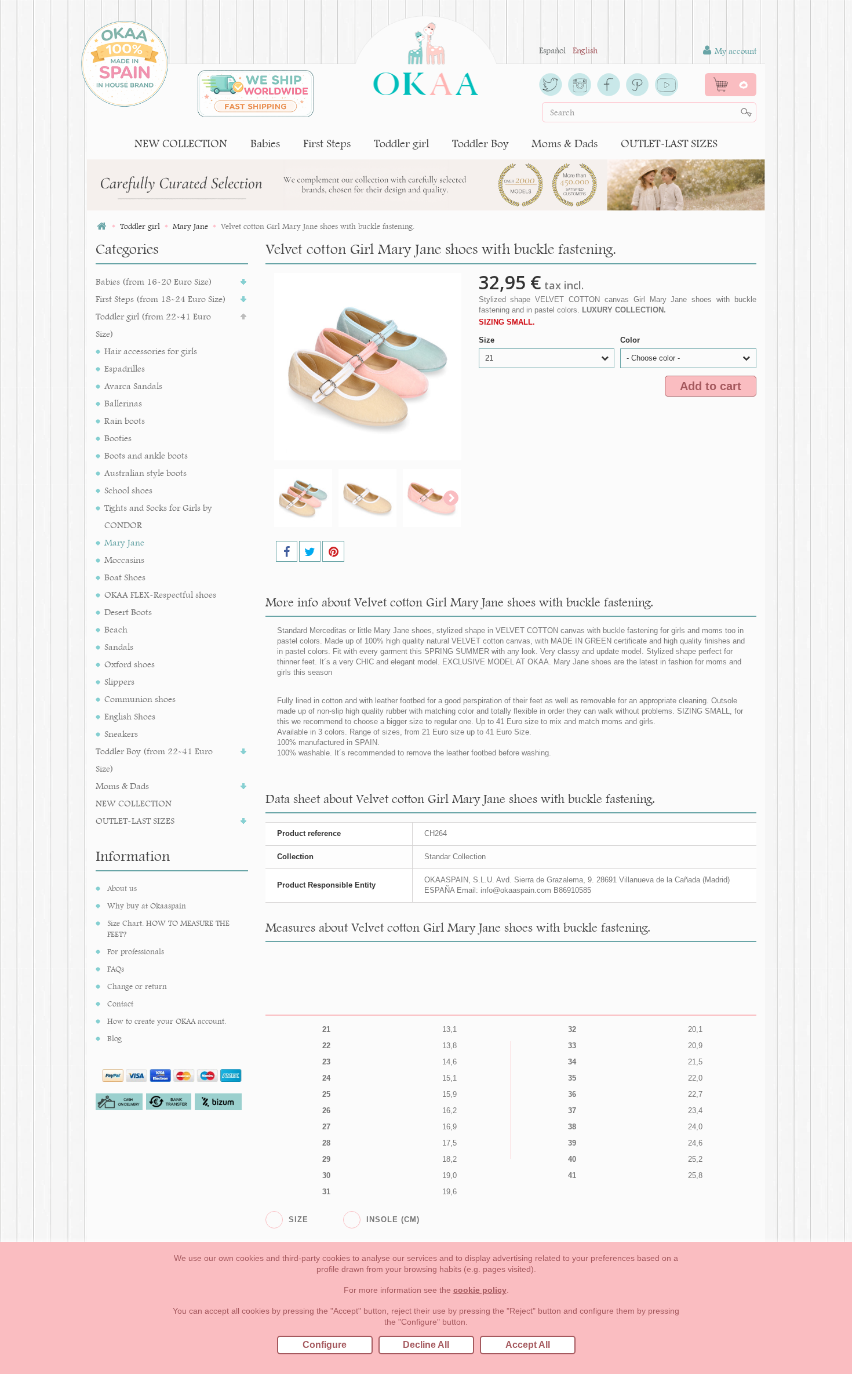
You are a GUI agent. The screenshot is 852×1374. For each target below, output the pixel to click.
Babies (265, 143)
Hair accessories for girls (150, 351)
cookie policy (480, 1290)
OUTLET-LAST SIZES (669, 143)
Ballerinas (123, 403)
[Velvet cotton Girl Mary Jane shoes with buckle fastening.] (303, 498)
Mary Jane (124, 542)
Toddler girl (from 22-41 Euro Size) (153, 325)
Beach (116, 629)
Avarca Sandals (133, 385)
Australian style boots (145, 472)
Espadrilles (124, 368)
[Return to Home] (101, 226)
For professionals (135, 951)
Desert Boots (128, 611)
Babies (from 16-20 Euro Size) (154, 281)
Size (488, 340)
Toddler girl (401, 143)
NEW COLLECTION (180, 143)
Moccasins (124, 559)
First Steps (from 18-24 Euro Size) (161, 298)
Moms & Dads (564, 143)
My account (734, 51)
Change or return (137, 986)
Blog (114, 1038)
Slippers (119, 681)
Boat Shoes (124, 577)
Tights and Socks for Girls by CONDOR (158, 516)
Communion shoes (140, 698)
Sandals (118, 646)
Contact (120, 1003)
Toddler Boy (480, 143)
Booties (118, 438)
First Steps (327, 143)
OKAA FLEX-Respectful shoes (160, 594)
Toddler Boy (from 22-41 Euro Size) (154, 760)
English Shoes (129, 716)
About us (122, 888)
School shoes (128, 490)
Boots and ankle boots (146, 455)
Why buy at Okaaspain (146, 905)
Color (631, 340)
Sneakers (121, 733)
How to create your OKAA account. (166, 1021)
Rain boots (124, 420)
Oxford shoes (129, 664)
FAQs (115, 968)
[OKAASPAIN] (425, 56)
